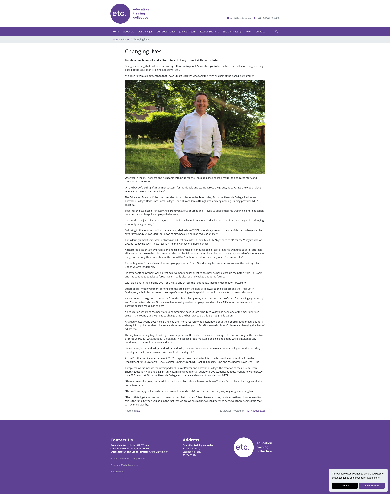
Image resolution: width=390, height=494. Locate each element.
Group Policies (138, 458)
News (248, 31)
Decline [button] (345, 485)
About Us (128, 31)
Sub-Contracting (232, 31)
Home (115, 31)
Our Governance (166, 31)
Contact (260, 31)
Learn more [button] (373, 477)
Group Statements (119, 458)
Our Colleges (145, 31)
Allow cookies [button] (371, 485)
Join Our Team (187, 31)
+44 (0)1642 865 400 (268, 18)
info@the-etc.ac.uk (240, 18)
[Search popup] (276, 31)
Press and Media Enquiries (124, 465)
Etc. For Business (209, 31)
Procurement (117, 471)
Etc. (138, 410)
